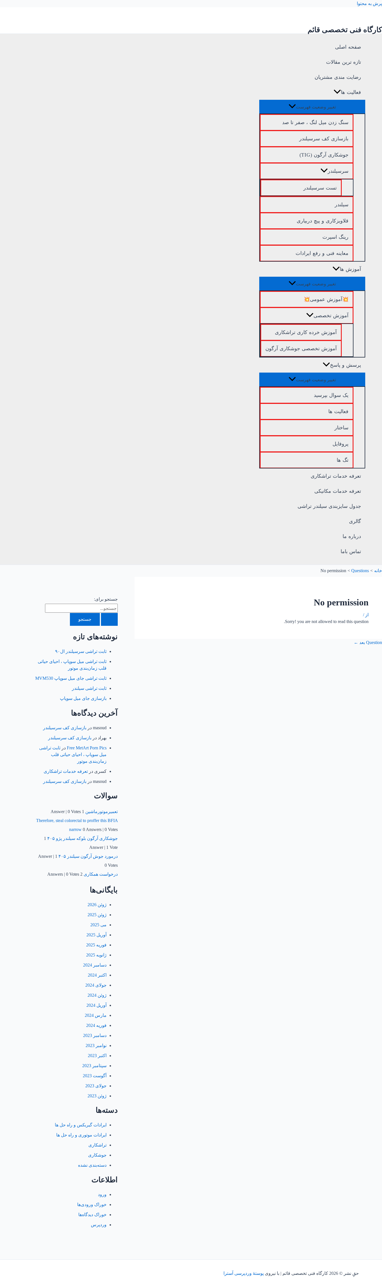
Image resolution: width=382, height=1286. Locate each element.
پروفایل (340, 444)
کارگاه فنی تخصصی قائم (345, 30)
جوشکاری (97, 1155)
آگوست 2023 (95, 1075)
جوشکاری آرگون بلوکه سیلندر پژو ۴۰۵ (82, 838)
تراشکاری (97, 1145)
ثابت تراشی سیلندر (89, 688)
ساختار (341, 427)
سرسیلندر (338, 171)
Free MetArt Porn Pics (87, 747)
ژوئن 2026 (97, 904)
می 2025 (98, 924)
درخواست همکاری (101, 874)
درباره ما (352, 536)
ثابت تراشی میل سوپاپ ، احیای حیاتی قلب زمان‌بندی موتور (73, 754)
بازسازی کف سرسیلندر (323, 138)
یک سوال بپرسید (331, 395)
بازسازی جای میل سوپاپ (83, 698)
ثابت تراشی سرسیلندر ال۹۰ (81, 651)
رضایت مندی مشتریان (338, 77)
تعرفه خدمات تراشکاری (336, 476)
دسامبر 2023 (95, 1035)
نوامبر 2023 (96, 1045)
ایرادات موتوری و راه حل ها (81, 1135)
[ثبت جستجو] (109, 619)
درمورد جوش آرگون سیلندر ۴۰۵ (88, 856)
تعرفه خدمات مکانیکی (337, 491)
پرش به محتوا (369, 3)
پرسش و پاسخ (345, 365)
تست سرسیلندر (320, 188)
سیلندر (341, 204)
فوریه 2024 (96, 1025)
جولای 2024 (96, 985)
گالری (355, 521)
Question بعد (368, 642)
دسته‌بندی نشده (92, 1165)
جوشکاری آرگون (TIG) (324, 155)
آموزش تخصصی (330, 315)
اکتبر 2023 (97, 1055)
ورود (102, 1194)
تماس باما (351, 551)
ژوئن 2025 (97, 914)
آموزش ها (350, 269)
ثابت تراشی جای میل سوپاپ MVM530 (71, 678)
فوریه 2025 (96, 944)
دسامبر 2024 (95, 965)
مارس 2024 (96, 1015)
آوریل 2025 (96, 934)
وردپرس (99, 1224)
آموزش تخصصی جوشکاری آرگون (301, 348)
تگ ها (342, 460)
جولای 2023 (96, 1085)
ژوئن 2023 (97, 1095)
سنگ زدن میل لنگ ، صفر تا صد (315, 122)
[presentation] (337, 92)
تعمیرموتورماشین (101, 811)
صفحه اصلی (348, 47)
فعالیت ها (351, 92)
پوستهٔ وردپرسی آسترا (243, 1273)
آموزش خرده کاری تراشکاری (306, 332)
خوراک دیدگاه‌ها (92, 1214)
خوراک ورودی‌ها (92, 1204)
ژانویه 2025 (96, 955)
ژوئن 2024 (97, 995)
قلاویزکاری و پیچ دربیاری (322, 221)
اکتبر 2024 (97, 975)
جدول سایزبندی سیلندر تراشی (329, 506)
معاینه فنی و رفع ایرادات (322, 253)
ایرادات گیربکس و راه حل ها (81, 1124)
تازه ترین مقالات (343, 62)
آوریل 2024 (96, 1005)
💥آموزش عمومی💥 (326, 299)
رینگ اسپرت (335, 237)
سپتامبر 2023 (94, 1065)
